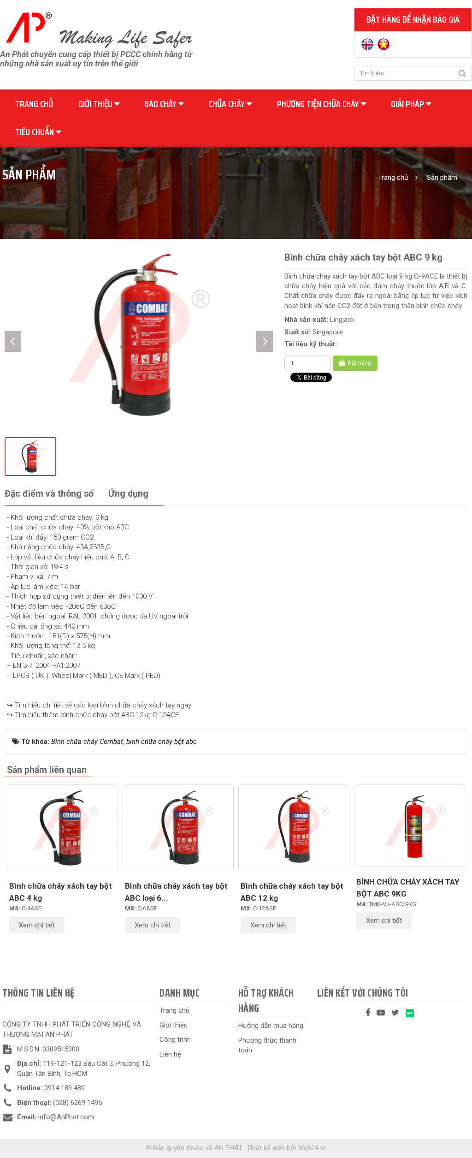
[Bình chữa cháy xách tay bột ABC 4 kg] (62, 828)
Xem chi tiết (37, 925)
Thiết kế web (266, 1148)
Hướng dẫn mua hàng (270, 1025)
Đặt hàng (359, 362)
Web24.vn (312, 1148)
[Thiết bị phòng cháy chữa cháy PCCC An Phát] (98, 29)
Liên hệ (170, 1054)
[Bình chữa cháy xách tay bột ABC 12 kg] (294, 828)
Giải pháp (408, 103)
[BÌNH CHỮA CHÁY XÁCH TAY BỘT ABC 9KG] (409, 826)
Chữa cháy (228, 103)
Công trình (175, 1039)
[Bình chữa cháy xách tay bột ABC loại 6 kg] (178, 828)
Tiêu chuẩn (35, 132)
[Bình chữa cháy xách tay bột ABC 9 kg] (139, 334)
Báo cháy (161, 103)
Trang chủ (34, 103)
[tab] (49, 494)
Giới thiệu (96, 103)
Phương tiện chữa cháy (319, 103)
